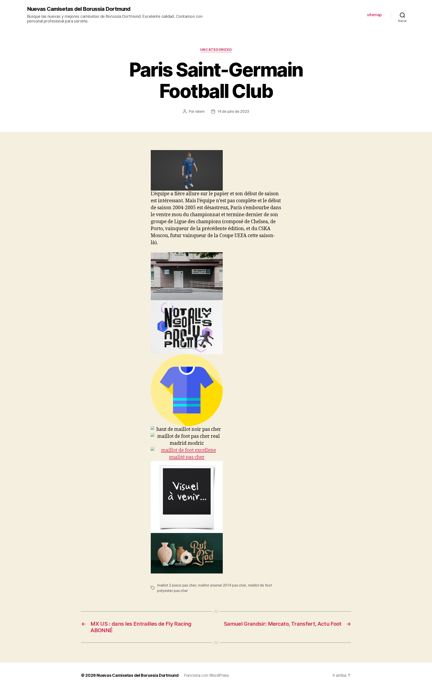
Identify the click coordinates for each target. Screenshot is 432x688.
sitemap (374, 14)
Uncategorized (216, 50)
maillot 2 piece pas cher (176, 585)
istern (200, 111)
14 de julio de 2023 (233, 111)
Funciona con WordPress (206, 675)
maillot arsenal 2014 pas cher (222, 585)
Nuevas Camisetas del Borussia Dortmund (78, 9)
